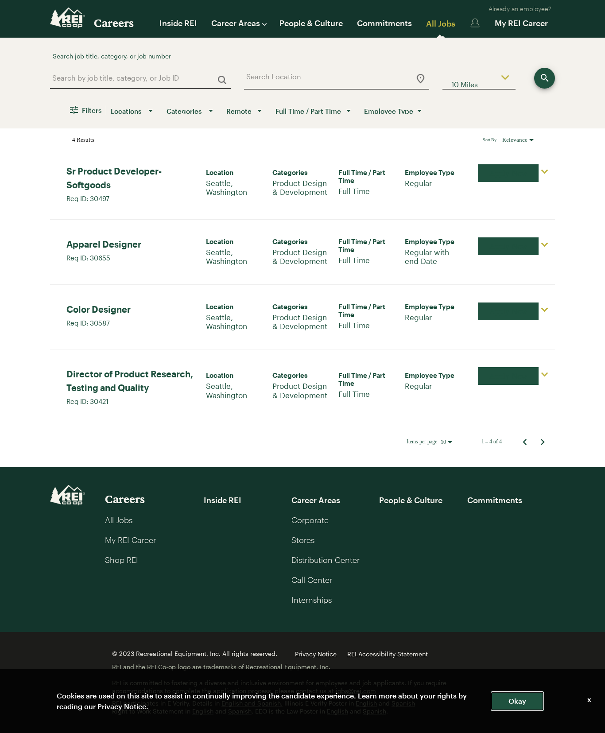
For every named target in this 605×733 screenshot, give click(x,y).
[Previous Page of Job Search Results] (525, 441)
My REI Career (521, 23)
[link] (302, 183)
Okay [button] (517, 701)
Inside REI (178, 23)
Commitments (384, 23)
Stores (302, 540)
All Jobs (440, 23)
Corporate (310, 520)
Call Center (311, 580)
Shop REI (121, 560)
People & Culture (311, 23)
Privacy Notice (316, 654)
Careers (114, 22)
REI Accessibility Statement (387, 654)
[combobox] (137, 77)
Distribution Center (325, 560)
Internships (311, 600)
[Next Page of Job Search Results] (542, 441)
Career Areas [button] (235, 23)
